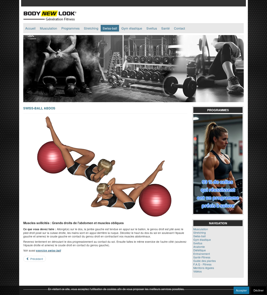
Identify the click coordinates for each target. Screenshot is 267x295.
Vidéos (197, 271)
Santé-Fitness (201, 257)
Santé (165, 28)
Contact (179, 28)
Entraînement (201, 253)
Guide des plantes (204, 261)
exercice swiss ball (48, 250)
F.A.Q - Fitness (202, 264)
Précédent (36, 259)
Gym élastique (131, 28)
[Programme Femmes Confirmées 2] (218, 163)
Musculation (48, 28)
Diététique (199, 250)
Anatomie (199, 246)
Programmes (70, 28)
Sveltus (151, 28)
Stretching (91, 28)
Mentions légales (203, 268)
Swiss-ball (110, 28)
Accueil (30, 28)
